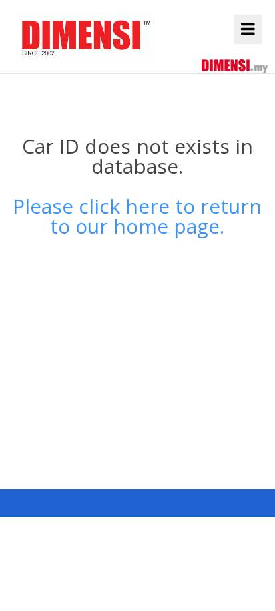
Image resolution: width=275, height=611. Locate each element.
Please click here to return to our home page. (137, 216)
